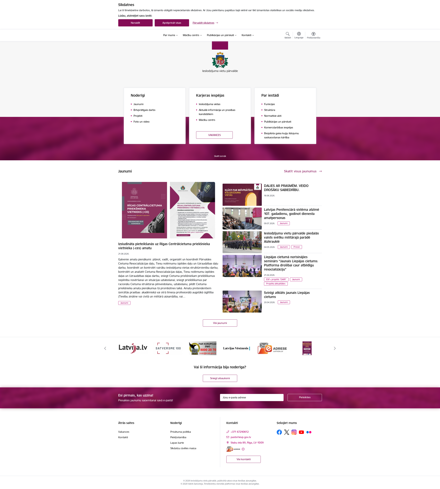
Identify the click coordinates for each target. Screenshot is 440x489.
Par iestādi (270, 95)
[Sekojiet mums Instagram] (294, 432)
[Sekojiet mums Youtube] (301, 432)
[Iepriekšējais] (105, 348)
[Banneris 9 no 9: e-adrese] (272, 348)
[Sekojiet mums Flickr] (308, 432)
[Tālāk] (334, 348)
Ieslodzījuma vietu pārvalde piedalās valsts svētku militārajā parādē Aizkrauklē (291, 237)
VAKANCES (214, 135)
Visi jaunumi (220, 323)
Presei (297, 247)
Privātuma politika (180, 431)
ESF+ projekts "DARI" (276, 279)
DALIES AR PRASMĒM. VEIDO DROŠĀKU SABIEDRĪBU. (286, 188)
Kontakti (123, 437)
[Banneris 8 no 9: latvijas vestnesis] (237, 348)
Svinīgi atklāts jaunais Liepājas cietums (287, 295)
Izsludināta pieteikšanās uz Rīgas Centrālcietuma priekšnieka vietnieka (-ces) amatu (164, 246)
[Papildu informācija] (243, 449)
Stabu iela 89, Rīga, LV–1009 (247, 442)
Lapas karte (177, 442)
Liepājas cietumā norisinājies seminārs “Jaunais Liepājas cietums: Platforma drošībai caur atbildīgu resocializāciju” (291, 263)
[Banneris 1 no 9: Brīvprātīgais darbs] (307, 348)
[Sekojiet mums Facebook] (279, 432)
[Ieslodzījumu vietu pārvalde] (136, 35)
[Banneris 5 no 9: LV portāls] (133, 348)
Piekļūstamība (178, 437)
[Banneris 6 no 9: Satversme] (168, 348)
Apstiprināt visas (171, 22)
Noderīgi (138, 95)
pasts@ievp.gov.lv (241, 437)
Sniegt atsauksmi (220, 378)
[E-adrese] (233, 449)
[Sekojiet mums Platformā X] (286, 432)
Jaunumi (124, 303)
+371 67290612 (240, 431)
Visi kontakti (244, 459)
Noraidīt (135, 22)
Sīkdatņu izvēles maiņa (183, 448)
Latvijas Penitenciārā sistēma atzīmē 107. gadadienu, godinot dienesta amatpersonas (291, 214)
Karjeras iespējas (210, 95)
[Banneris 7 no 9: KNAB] (202, 348)
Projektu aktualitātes (275, 283)
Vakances (123, 431)
